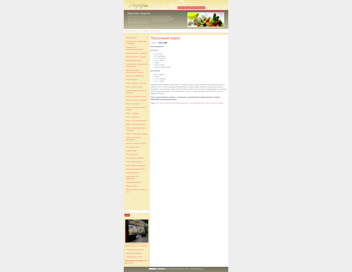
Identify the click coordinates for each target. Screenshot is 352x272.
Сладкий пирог (131, 151)
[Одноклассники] (164, 42)
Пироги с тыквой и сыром (135, 143)
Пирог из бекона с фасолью (136, 83)
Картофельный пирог (133, 60)
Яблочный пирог (132, 186)
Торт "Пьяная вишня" (133, 162)
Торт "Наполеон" (132, 154)
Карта (187, 8)
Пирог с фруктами (132, 104)
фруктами (180, 103)
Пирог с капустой (132, 117)
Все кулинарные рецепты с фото (177, 269)
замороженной (211, 103)
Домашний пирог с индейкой (136, 53)
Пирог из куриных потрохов (136, 96)
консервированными (197, 103)
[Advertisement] (195, 34)
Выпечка (145, 31)
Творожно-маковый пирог (135, 169)
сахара (161, 103)
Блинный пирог (131, 38)
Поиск (193, 8)
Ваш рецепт (200, 8)
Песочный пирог (132, 79)
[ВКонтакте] (160, 42)
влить (187, 103)
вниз (174, 103)
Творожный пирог (132, 173)
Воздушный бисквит (133, 182)
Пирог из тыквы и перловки (136, 100)
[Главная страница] (137, 4)
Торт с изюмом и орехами (135, 165)
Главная (181, 8)
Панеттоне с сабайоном (134, 76)
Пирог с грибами (132, 113)
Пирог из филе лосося (134, 87)
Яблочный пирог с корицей (136, 57)
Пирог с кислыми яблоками (136, 121)
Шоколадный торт (132, 147)
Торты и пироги (154, 31)
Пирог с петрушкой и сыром (136, 134)
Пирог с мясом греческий (135, 124)
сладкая (220, 103)
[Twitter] (162, 42)
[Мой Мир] (166, 42)
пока (156, 103)
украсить (168, 103)
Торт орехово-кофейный (135, 158)
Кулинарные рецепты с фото (133, 31)
